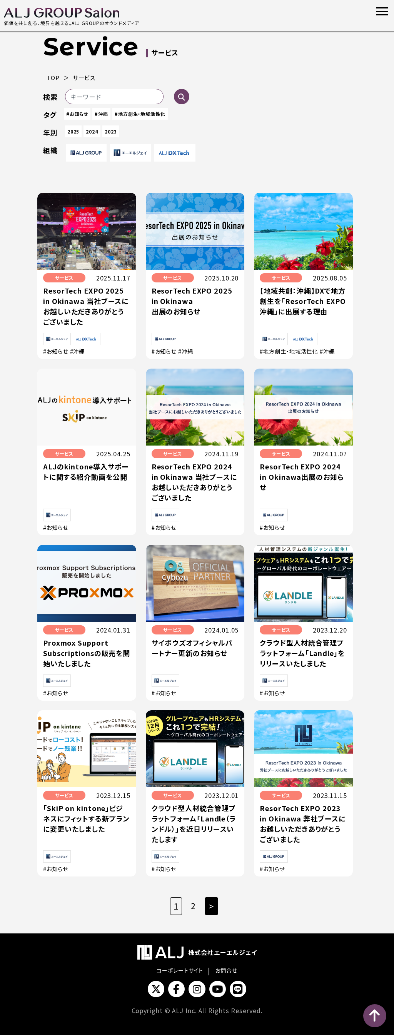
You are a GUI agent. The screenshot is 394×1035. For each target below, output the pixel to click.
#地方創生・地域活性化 (140, 113)
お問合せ (226, 970)
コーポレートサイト (180, 970)
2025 (73, 131)
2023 (111, 131)
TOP (53, 77)
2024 (92, 131)
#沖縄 (101, 113)
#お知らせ (77, 113)
